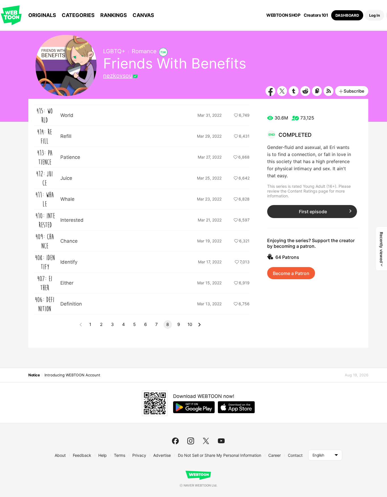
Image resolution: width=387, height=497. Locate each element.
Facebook (270, 91)
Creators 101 (316, 15)
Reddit (305, 91)
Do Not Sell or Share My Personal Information (219, 455)
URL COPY (317, 91)
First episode (313, 211)
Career (274, 455)
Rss (328, 91)
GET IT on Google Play (194, 407)
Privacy (139, 455)
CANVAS (143, 15)
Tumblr (294, 91)
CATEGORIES (78, 15)
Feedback (82, 455)
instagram (191, 441)
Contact (295, 455)
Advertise (162, 455)
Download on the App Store (236, 407)
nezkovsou (117, 75)
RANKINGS (113, 15)
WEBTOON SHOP (283, 15)
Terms (119, 455)
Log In (374, 15)
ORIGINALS (42, 15)
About (60, 455)
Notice (34, 375)
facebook (175, 441)
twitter (206, 441)
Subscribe (354, 91)
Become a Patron (291, 273)
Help (102, 455)
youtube (221, 441)
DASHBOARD (347, 15)
